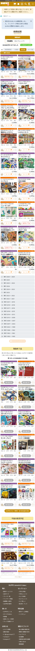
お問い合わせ (22, 641)
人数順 (16, 49)
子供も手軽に (22, 591)
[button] (26, 45)
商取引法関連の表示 (24, 632)
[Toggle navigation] (33, 4)
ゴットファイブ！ (23, 205)
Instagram (6, 639)
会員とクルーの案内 (8, 619)
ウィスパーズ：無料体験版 (24, 438)
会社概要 (21, 636)
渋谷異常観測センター (8, 230)
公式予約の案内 (7, 603)
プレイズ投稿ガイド (8, 621)
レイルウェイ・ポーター (23, 132)
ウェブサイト (22, 634)
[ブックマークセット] (18, 4)
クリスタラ (4, 365)
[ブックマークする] (15, 76)
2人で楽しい (22, 601)
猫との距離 (21, 487)
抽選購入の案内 (7, 601)
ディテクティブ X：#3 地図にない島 (26, 59)
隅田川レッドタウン (7, 132)
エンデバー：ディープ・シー (7, 487)
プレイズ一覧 (6, 596)
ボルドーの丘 (22, 230)
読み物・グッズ (23, 603)
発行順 (23, 49)
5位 (21, 208)
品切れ (24, 223)
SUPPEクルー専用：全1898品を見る (17, 511)
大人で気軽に (22, 596)
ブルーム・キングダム (7, 108)
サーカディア (22, 108)
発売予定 (7, 76)
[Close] (31, 21)
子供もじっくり (23, 594)
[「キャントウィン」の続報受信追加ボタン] (2, 174)
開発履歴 (21, 644)
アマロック (4, 59)
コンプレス (4, 181)
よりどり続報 (6, 629)
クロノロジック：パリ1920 (24, 462)
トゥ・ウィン (4, 526)
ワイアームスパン (6, 462)
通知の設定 (6, 632)
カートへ (8, 125)
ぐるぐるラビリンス (24, 254)
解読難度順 (8, 49)
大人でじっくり (23, 599)
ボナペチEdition (7, 614)
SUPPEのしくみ (7, 611)
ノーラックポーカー (24, 156)
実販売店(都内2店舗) (24, 639)
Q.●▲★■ (22, 550)
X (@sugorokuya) (8, 634)
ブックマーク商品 (8, 599)
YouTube (5, 636)
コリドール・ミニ (6, 550)
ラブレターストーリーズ (23, 365)
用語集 (5, 616)
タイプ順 (30, 49)
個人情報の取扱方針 (24, 629)
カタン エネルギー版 (24, 413)
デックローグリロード (7, 83)
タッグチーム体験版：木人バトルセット (9, 254)
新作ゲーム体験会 (23, 611)
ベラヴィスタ (22, 83)
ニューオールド (5, 205)
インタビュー (22, 614)
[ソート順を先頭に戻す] (1, 49)
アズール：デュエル (7, 389)
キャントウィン (5, 156)
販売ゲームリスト (8, 591)
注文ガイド (6, 594)
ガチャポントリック (6, 413)
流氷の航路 (22, 181)
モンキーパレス (6, 438)
